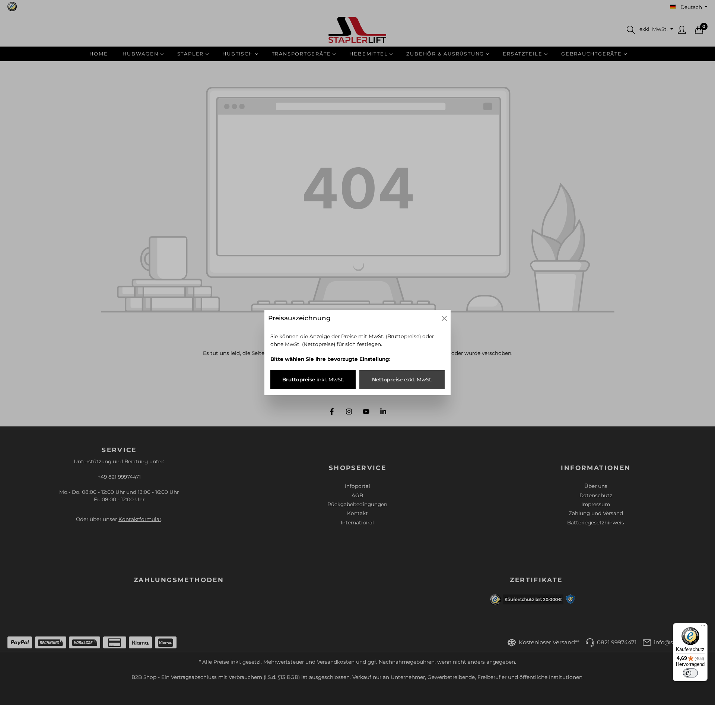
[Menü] (703, 627)
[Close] (444, 318)
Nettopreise (402, 379)
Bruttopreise (313, 379)
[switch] (690, 673)
